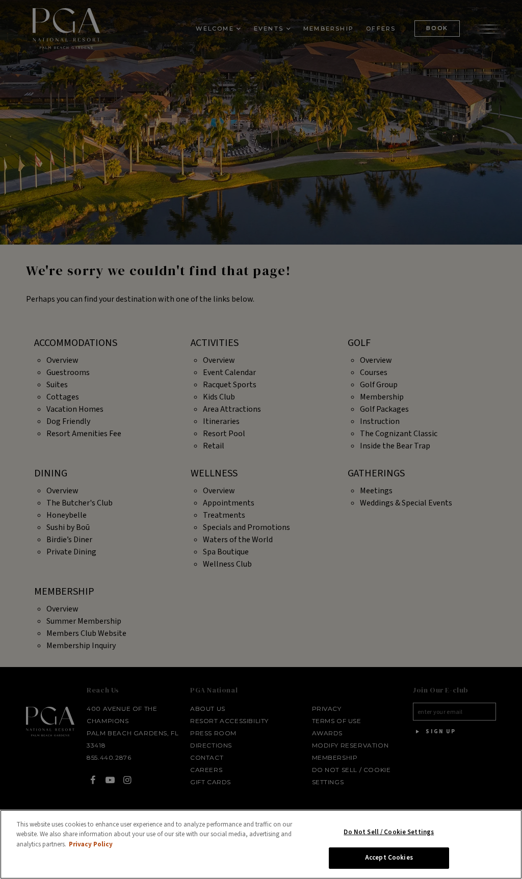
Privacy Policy (91, 844)
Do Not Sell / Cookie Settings (389, 832)
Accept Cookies (389, 857)
